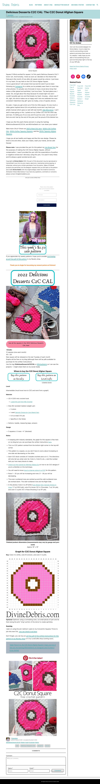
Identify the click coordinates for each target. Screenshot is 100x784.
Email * (32, 768)
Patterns (37, 742)
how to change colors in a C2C (34, 470)
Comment (9, 755)
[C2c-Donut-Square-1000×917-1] (32, 44)
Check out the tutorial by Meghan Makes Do (23, 465)
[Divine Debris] (13, 5)
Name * (10, 768)
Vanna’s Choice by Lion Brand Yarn (27, 412)
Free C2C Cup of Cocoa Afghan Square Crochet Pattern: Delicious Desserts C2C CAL (73, 94)
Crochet (27, 742)
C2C (17, 746)
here (49, 442)
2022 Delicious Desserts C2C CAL (13, 742)
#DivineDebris (42, 364)
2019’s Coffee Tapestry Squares (21, 131)
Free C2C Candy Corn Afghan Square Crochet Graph (88, 92)
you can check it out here (28, 631)
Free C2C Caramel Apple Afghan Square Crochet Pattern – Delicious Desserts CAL (80, 95)
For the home (32, 742)
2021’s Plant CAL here (34, 129)
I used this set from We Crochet (21, 402)
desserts (40, 746)
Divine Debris (10, 15)
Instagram (18, 86)
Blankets (23, 742)
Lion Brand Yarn (50, 147)
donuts (47, 746)
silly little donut (48, 110)
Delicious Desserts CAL (28, 746)
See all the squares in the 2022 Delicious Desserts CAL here (25, 344)
